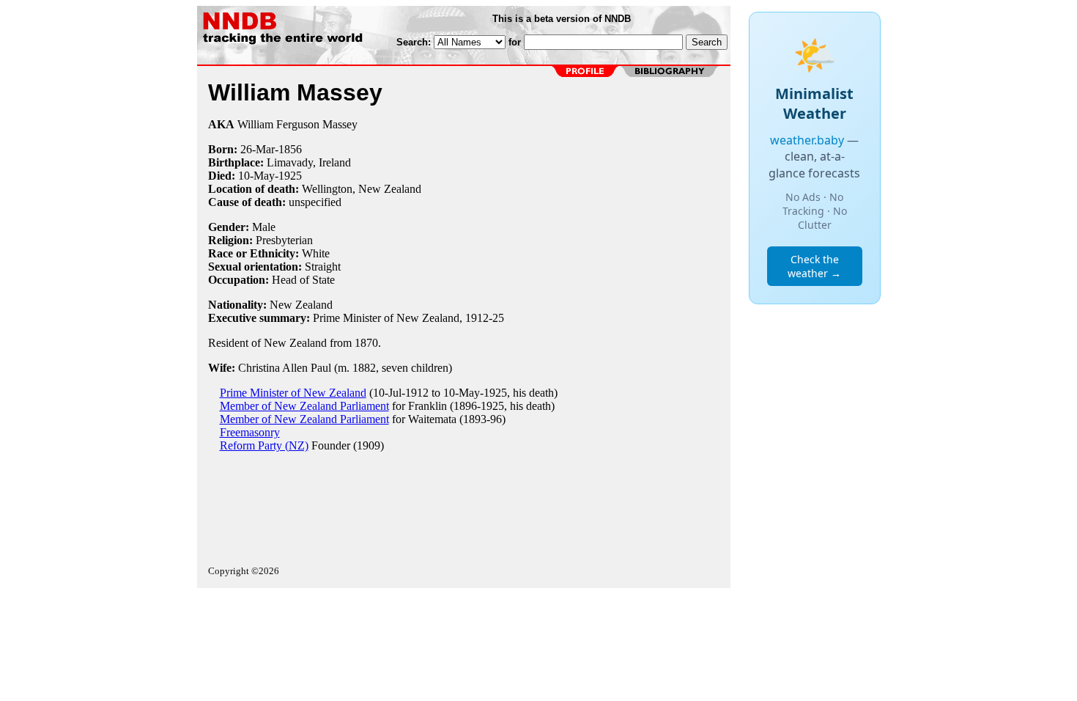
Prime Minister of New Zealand (293, 392)
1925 (290, 175)
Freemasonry (250, 432)
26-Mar (257, 149)
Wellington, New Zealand (361, 189)
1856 (290, 149)
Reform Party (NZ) (264, 445)
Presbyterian (284, 240)
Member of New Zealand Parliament (304, 406)
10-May (256, 175)
